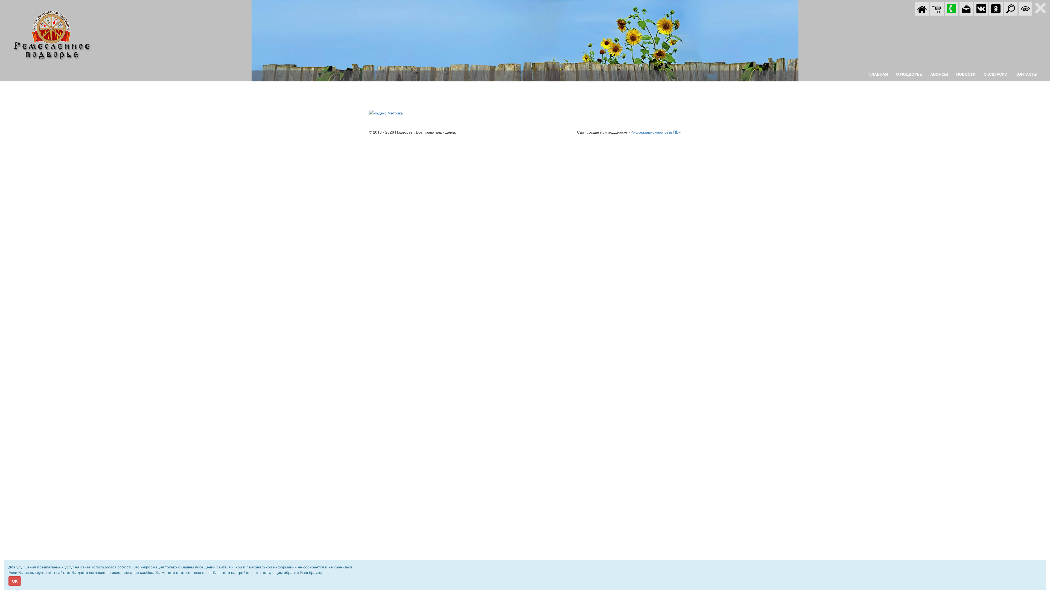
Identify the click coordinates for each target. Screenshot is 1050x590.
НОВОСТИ (966, 74)
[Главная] (922, 8)
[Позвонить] (951, 8)
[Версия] (1025, 8)
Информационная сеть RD (655, 132)
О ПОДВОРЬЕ (909, 74)
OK (15, 581)
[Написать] (966, 8)
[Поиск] (1010, 8)
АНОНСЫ (939, 74)
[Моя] (937, 8)
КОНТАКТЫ (1026, 74)
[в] (981, 8)
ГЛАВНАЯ (878, 74)
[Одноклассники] (996, 8)
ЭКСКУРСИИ (995, 74)
